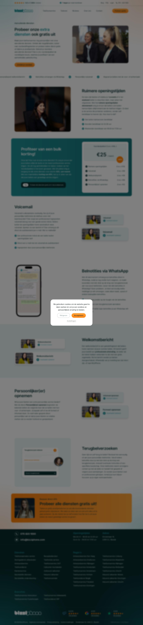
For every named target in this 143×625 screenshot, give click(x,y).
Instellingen (71, 321)
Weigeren (63, 315)
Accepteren (78, 315)
